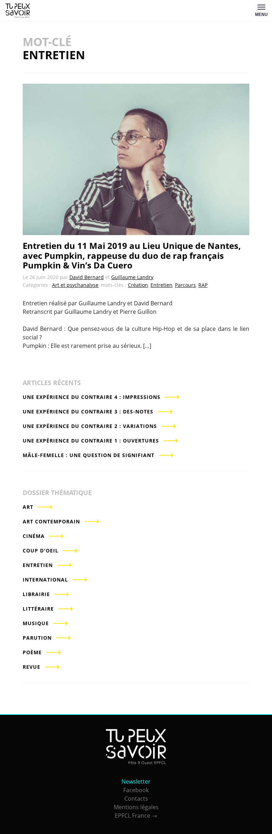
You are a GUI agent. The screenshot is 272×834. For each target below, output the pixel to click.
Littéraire (38, 608)
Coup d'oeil (40, 550)
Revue (31, 666)
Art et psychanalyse (75, 285)
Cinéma (34, 536)
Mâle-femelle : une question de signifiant (88, 455)
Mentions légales (136, 807)
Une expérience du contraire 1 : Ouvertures (91, 440)
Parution (37, 637)
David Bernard (86, 277)
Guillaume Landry (132, 277)
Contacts (136, 798)
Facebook (136, 790)
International (45, 579)
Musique (36, 623)
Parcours (185, 285)
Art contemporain (51, 521)
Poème (32, 652)
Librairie (36, 594)
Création (138, 285)
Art (28, 507)
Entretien (161, 285)
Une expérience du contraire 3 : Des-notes (88, 411)
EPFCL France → (136, 815)
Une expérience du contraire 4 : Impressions (91, 397)
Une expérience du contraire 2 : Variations (90, 426)
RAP (203, 285)
